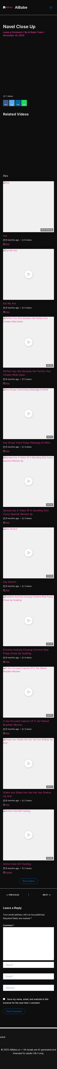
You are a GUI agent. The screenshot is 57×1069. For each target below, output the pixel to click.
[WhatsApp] (24, 103)
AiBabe (21, 7)
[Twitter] (12, 103)
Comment (8, 925)
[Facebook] (6, 103)
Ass (7, 244)
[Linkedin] (18, 103)
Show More (28, 881)
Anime (9, 872)
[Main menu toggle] (51, 7)
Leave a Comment (12, 32)
